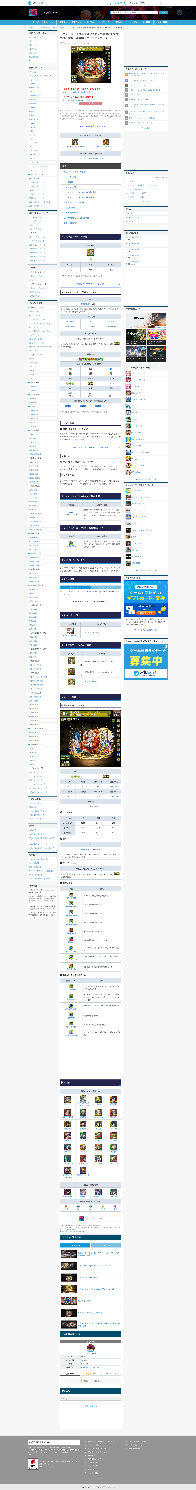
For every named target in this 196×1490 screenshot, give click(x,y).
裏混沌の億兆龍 (34, 478)
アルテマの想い (93, 1445)
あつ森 (133, 537)
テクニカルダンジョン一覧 (38, 792)
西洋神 (31, 359)
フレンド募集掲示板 (36, 875)
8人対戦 (146, 22)
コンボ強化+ (71, 989)
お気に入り (113, 1374)
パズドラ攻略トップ (36, 37)
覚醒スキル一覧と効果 (36, 834)
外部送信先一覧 (135, 1449)
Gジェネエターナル (138, 400)
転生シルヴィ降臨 (35, 669)
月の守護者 (33, 422)
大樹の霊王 (33, 390)
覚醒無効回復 (111, 326)
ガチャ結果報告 (34, 863)
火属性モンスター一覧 (36, 182)
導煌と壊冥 (33, 645)
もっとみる (145, 201)
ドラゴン (32, 378)
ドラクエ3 (135, 550)
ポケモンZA (135, 524)
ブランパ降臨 (33, 351)
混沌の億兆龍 (33, 505)
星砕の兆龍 (33, 446)
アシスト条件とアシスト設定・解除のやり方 (42, 839)
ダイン (83, 1152)
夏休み (119, 22)
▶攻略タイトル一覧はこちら (146, 479)
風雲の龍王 (33, 398)
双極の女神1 (33, 609)
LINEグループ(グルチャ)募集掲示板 (41, 871)
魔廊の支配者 (33, 577)
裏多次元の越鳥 (34, 525)
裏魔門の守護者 (34, 557)
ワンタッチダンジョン (36, 803)
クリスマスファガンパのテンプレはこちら (91, 447)
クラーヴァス (113, 1163)
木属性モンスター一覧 (36, 190)
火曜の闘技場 (33, 704)
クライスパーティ (35, 229)
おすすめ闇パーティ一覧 (37, 260)
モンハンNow (136, 432)
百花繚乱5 (32, 764)
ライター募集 (93, 1473)
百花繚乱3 (32, 756)
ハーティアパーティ (36, 221)
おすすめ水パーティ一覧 (37, 249)
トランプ (105, 22)
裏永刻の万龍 (33, 470)
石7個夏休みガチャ (35, 296)
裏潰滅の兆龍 (33, 474)
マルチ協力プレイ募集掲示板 (38, 859)
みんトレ (134, 406)
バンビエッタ (68, 1140)
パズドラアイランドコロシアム (39, 331)
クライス (113, 1152)
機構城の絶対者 (34, 581)
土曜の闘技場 (33, 720)
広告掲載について (94, 1459)
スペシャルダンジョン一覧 (38, 788)
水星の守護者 (33, 414)
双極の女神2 (33, 613)
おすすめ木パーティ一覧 (37, 253)
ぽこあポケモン (136, 491)
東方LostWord (136, 472)
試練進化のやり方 (35, 807)
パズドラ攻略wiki (47, 12)
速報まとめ (33, 53)
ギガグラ (111, 321)
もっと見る (146, 128)
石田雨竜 (113, 1104)
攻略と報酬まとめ (35, 697)
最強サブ (63, 22)
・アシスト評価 (69, 187)
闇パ (115, 1209)
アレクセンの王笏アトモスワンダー (83, 1104)
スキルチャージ (71, 960)
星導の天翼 (33, 653)
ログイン (163, 3)
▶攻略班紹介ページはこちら (90, 1367)
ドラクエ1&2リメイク (139, 510)
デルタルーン (136, 556)
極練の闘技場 (33, 736)
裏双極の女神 (33, 589)
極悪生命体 (33, 509)
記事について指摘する (92, 1381)
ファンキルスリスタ (138, 386)
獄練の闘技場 (33, 740)
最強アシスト (77, 22)
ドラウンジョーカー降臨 (37, 319)
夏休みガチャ (33, 280)
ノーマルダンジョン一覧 (37, 784)
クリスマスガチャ (91, 682)
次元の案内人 (33, 537)
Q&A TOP (129, 213)
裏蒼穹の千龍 (33, 466)
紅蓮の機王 (33, 386)
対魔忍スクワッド (137, 393)
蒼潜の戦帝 (33, 657)
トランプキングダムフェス (38, 288)
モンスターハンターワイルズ (141, 530)
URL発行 (92, 1374)
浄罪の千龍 (33, 438)
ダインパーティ (34, 225)
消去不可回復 (70, 326)
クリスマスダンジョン (91, 632)
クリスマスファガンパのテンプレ (91, 158)
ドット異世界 (136, 446)
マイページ (129, 221)
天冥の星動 (33, 641)
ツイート (71, 1374)
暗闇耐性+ (71, 1018)
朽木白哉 (113, 1129)
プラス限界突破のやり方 (37, 815)
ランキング (163, 177)
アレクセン (68, 1104)
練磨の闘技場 (33, 732)
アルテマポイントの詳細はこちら (146, 630)
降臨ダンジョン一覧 (36, 772)
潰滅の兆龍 (33, 501)
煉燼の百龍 (33, 434)
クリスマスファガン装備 (75, 146)
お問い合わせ (93, 1462)
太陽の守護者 (33, 426)
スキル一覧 (33, 830)
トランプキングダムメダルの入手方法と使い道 (144, 90)
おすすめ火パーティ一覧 (37, 245)
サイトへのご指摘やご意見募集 (39, 879)
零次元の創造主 (34, 549)
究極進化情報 (33, 57)
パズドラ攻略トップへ (93, 1218)
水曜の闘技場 (33, 708)
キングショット (136, 426)
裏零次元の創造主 (35, 529)
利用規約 (91, 1456)
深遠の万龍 (33, 442)
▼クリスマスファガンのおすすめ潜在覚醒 (79, 192)
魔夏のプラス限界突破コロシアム (40, 347)
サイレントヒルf (137, 543)
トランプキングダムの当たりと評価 (77, 100)
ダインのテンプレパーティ (138, 85)
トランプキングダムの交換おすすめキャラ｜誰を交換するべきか (146, 105)
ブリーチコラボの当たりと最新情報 (77, 92)
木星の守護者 (33, 410)
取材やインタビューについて (98, 1449)
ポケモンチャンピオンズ (140, 497)
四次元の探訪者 (34, 541)
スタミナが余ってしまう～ (134, 189)
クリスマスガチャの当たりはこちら (91, 126)
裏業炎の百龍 (33, 462)
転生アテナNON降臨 (36, 681)
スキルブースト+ (71, 951)
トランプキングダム (36, 276)
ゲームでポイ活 (117, 3)
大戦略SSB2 (135, 563)
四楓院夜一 (68, 1129)
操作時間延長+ (71, 906)
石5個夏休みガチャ (35, 292)
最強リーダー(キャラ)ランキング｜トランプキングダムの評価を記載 (146, 74)
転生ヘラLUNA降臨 (35, 689)
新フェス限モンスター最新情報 (39, 202)
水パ (78, 1209)
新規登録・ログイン (132, 217)
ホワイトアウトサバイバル (140, 452)
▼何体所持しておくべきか (73, 203)
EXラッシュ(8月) (34, 315)
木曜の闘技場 (33, 712)
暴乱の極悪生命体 (35, 454)
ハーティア (98, 1152)
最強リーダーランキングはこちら (91, 284)
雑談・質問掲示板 (35, 867)
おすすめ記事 (75, 1245)
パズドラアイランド (36, 327)
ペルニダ (83, 1140)
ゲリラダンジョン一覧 (36, 776)
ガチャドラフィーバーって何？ (136, 193)
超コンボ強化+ (71, 898)
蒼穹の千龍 (33, 494)
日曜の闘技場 (33, 724)
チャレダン (132, 22)
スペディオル (68, 1163)
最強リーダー (49, 22)
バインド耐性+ (71, 969)
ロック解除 (70, 321)
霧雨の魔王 (33, 402)
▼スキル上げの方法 (70, 213)
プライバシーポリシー (137, 1445)
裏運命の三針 (33, 593)
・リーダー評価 (69, 177)
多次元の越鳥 (33, 545)
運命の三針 (33, 621)
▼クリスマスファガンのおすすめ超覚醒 (78, 197)
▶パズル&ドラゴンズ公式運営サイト (72, 1232)
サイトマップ (93, 1466)
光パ (103, 1209)
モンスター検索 (160, 22)
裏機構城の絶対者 (35, 565)
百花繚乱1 (32, 748)
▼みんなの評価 (68, 208)
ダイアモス (98, 1163)
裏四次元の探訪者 (35, 521)
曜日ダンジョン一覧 (36, 780)
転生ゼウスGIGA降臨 (36, 685)
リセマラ (113, 1196)
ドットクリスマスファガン (106, 146)
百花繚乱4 (32, 760)
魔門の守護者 (33, 573)
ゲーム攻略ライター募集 (138, 1442)
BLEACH (91, 22)
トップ (35, 22)
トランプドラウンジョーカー (67, 1176)
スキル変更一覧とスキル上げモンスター (42, 848)
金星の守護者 (33, 418)
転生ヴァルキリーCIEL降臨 (38, 677)
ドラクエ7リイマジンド (139, 517)
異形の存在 (33, 625)
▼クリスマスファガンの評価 (74, 172)
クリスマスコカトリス (70, 635)
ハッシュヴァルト (98, 1117)
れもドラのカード (98, 1104)
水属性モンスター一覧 (36, 186)
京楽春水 (83, 1129)
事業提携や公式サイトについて (99, 1452)
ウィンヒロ (135, 419)
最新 (156, 177)
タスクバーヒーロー (138, 504)
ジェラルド (98, 1140)
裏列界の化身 (33, 601)
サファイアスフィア (138, 373)
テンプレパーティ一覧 (36, 241)
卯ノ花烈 (98, 1129)
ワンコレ (134, 459)
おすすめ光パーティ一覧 (37, 256)
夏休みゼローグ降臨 (36, 339)
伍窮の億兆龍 (33, 450)
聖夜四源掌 (85, 304)
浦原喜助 (83, 1117)
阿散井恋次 (114, 1117)
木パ (90, 1209)
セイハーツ (83, 1163)
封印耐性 (71, 942)
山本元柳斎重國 (67, 1117)
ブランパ (113, 1140)
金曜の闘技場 (33, 716)
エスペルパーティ (35, 217)
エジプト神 (33, 363)
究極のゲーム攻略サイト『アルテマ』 (101, 1442)
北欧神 (31, 374)
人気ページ (106, 1245)
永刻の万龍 (33, 498)
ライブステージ (34, 335)
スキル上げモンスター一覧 (38, 844)
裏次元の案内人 (34, 518)
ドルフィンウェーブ (138, 380)
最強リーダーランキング (37, 237)
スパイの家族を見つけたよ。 (135, 197)
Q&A (30, 61)
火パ (66, 1209)
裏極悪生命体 (33, 482)
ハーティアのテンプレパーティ (139, 99)
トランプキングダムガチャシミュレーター (143, 80)
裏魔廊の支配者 (34, 561)
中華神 (31, 370)
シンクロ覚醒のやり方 (36, 811)
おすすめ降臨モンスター (37, 206)
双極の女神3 (33, 617)
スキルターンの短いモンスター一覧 (141, 123)
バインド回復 (90, 326)
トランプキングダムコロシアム (39, 323)
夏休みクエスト (34, 311)
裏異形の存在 (33, 597)
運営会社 (91, 1469)
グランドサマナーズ (138, 465)
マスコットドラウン (83, 1176)
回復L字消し (71, 546)
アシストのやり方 (35, 819)
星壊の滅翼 (33, 637)
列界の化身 (33, 629)
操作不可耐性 (71, 933)
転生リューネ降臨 (35, 665)
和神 (30, 366)
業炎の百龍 (33, 490)
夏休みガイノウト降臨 (36, 343)
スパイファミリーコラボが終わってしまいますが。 (142, 185)
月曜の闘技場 (33, 701)
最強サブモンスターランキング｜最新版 (142, 118)
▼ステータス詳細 (69, 223)
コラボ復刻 (129, 181)
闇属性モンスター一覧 (36, 198)
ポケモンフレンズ (137, 439)
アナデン (134, 413)
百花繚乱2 (32, 752)
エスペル (68, 1152)
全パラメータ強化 (71, 1035)
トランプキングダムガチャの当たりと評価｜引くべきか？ (146, 112)
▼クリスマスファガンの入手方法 (75, 218)
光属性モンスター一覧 (36, 194)
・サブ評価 (67, 182)
